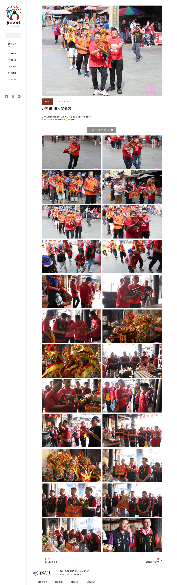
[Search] (19, 35)
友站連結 (91, 582)
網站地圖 (75, 582)
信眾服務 (12, 60)
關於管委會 (43, 582)
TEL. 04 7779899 (70, 574)
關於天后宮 (12, 45)
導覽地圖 (12, 66)
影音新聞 (12, 73)
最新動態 (12, 53)
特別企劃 (12, 79)
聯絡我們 (59, 582)
